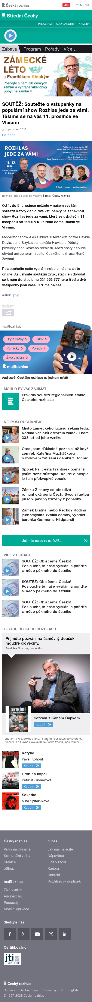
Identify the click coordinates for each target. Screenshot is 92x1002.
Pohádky (12, 348)
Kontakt (54, 875)
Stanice (10, 862)
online (7, 274)
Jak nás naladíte (60, 849)
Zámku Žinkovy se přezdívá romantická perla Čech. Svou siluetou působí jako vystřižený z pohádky (55, 494)
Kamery (84, 23)
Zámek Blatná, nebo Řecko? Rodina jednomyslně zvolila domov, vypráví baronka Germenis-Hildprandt (54, 515)
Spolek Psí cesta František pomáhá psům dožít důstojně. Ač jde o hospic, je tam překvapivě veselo (56, 474)
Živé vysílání (15, 357)
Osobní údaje (29, 990)
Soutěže (8, 135)
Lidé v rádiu (57, 862)
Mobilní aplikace (16, 909)
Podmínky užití (53, 990)
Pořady (52, 49)
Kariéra (53, 869)
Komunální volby (17, 856)
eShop (9, 869)
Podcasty (11, 903)
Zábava (9, 49)
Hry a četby (15, 339)
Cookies (9, 990)
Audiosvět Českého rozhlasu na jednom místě (35, 377)
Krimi (39, 339)
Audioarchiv (65, 23)
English (73, 990)
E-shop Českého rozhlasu (30, 629)
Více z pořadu (17, 555)
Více (70, 49)
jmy (16, 295)
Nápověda (56, 856)
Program (45, 23)
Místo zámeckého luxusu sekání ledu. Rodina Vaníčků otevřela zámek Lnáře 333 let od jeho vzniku (55, 433)
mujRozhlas (11, 327)
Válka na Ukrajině (17, 849)
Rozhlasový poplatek (64, 881)
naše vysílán (35, 269)
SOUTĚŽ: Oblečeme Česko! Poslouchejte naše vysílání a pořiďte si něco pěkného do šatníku (54, 566)
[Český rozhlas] (16, 5)
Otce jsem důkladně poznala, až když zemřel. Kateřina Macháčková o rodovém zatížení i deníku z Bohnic (55, 453)
